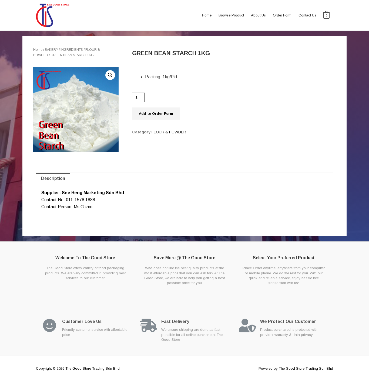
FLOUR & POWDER (169, 132)
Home (207, 15)
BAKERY (51, 50)
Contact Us (307, 15)
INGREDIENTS (72, 50)
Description (53, 178)
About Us (258, 15)
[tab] (53, 178)
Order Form (282, 15)
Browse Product (231, 15)
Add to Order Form (156, 114)
